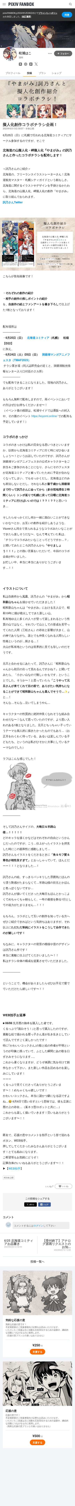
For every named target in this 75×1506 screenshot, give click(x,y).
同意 (67, 14)
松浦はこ (25, 53)
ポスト (32, 1204)
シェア (45, 1204)
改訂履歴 (26, 16)
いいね (65, 1186)
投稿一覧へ (37, 1261)
